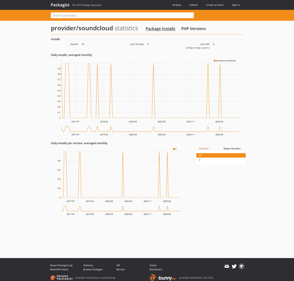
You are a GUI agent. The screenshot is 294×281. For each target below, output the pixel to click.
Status (153, 265)
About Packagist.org (61, 265)
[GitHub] (241, 266)
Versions (204, 148)
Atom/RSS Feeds (59, 269)
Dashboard (156, 269)
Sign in (236, 4)
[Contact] (226, 266)
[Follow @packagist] (234, 266)
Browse (177, 4)
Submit (194, 4)
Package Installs (160, 28)
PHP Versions (193, 28)
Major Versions (232, 148)
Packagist (60, 4)
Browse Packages (93, 269)
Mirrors (120, 269)
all (200, 155)
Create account (214, 4)
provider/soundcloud (82, 28)
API (118, 265)
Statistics (88, 265)
